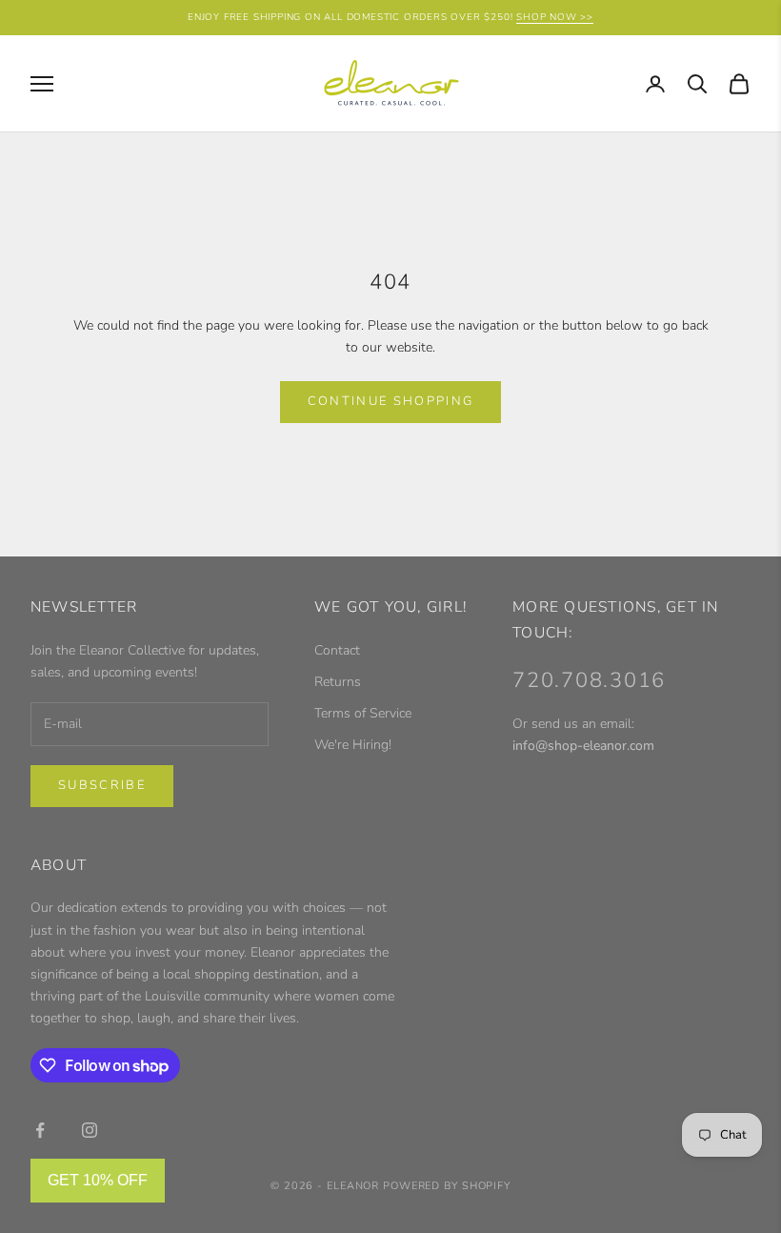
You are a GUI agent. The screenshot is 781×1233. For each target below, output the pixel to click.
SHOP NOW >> (554, 17)
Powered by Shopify (447, 1186)
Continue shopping (391, 401)
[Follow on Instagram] (89, 1130)
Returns (337, 682)
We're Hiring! (352, 745)
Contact (337, 650)
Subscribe (102, 785)
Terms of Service (362, 713)
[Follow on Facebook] (40, 1130)
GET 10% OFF (98, 1180)
